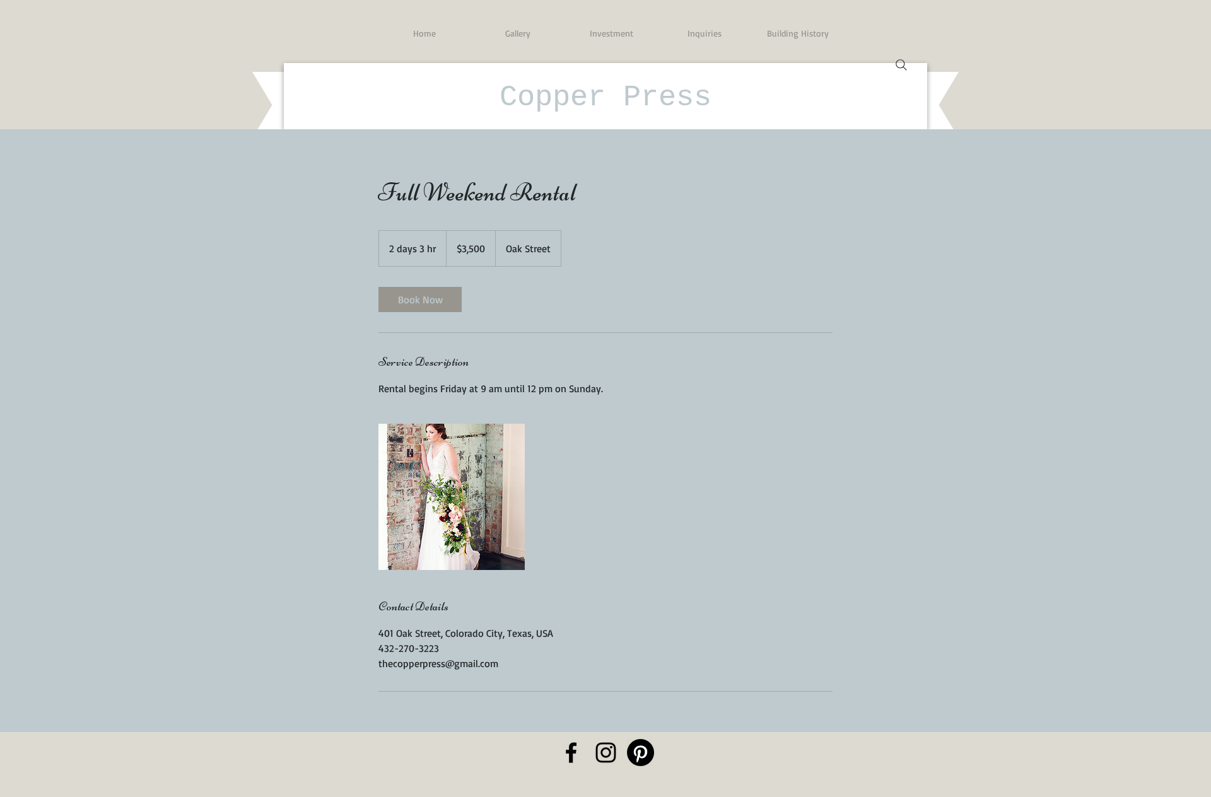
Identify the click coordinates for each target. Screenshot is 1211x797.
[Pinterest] (640, 752)
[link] (420, 299)
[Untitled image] (451, 497)
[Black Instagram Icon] (605, 752)
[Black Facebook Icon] (571, 752)
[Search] (901, 65)
